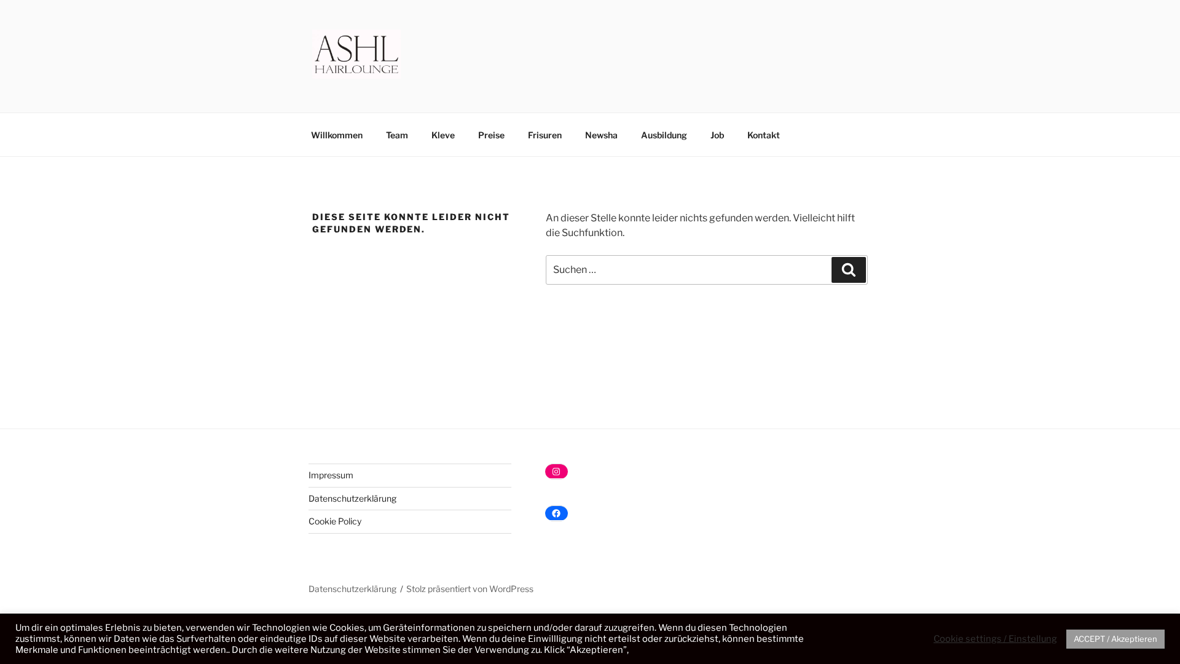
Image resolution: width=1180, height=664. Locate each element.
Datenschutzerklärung (352, 498)
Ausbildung (664, 135)
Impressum (331, 475)
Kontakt (763, 135)
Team (397, 135)
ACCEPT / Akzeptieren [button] (1115, 639)
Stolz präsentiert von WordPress (469, 588)
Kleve (443, 135)
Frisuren (545, 135)
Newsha (601, 135)
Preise (491, 135)
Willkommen (337, 135)
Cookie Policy (335, 521)
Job (717, 135)
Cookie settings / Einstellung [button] (995, 638)
